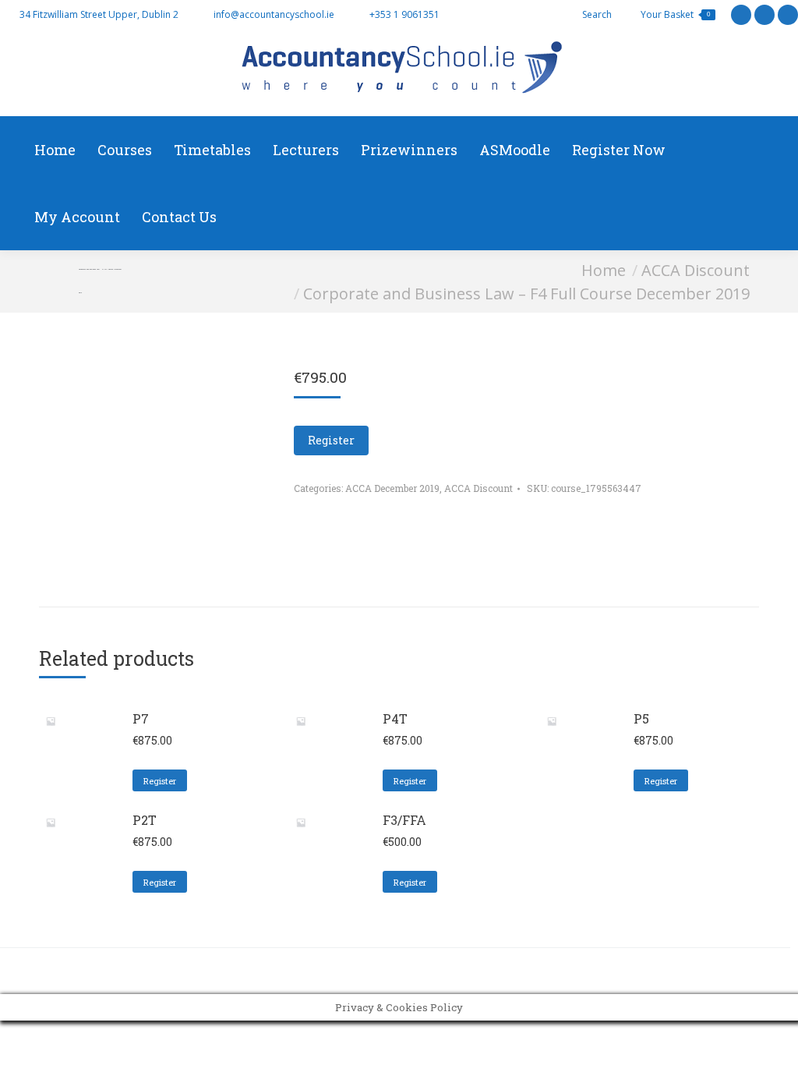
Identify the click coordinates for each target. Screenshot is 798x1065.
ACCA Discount (478, 488)
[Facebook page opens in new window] (764, 15)
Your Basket (675, 14)
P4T (395, 718)
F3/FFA (404, 820)
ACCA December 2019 (392, 488)
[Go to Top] (774, 1041)
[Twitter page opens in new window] (741, 15)
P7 (140, 718)
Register (331, 440)
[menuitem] (55, 149)
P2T (144, 820)
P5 (641, 718)
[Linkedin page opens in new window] (788, 15)
